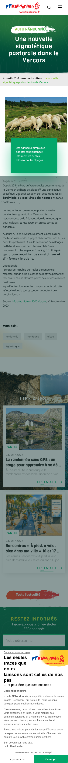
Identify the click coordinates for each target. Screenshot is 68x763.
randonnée (12, 336)
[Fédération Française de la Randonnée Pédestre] (23, 7)
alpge (50, 336)
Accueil (7, 78)
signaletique (13, 346)
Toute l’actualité (28, 594)
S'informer (20, 78)
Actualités (34, 78)
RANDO (11, 447)
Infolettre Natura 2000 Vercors (28, 301)
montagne (33, 336)
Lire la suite (47, 482)
